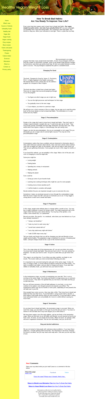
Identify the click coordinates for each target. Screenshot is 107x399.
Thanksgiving (7, 50)
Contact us (7, 67)
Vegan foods (7, 37)
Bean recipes (7, 45)
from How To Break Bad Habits (50, 383)
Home (7, 20)
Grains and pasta (7, 48)
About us (7, 64)
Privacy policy (7, 69)
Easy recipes (7, 42)
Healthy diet (6, 31)
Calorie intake (7, 56)
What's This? (28, 373)
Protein (7, 53)
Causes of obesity (6, 26)
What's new (6, 23)
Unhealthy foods (7, 28)
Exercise (7, 58)
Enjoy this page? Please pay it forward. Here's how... (50, 376)
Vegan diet (7, 34)
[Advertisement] (39, 45)
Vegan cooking (6, 39)
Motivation (7, 61)
